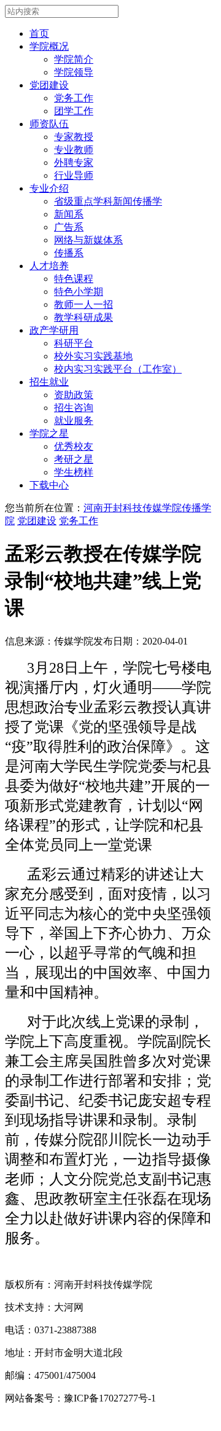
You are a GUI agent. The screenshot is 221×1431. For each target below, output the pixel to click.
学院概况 (49, 46)
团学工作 (73, 111)
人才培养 (49, 266)
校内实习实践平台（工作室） (118, 369)
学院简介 (73, 59)
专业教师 (73, 149)
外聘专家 (73, 162)
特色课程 (73, 278)
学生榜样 (73, 472)
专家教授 (73, 136)
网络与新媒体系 (88, 240)
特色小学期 (78, 291)
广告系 (68, 227)
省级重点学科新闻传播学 (108, 201)
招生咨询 (73, 407)
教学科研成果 (83, 317)
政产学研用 (54, 330)
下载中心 (49, 485)
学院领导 (73, 72)
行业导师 (73, 175)
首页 (39, 33)
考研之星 (73, 459)
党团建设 (49, 85)
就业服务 (73, 420)
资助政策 (73, 395)
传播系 (68, 253)
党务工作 (73, 98)
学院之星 (49, 433)
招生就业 (49, 382)
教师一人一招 (83, 304)
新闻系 (68, 214)
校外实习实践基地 (93, 356)
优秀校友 (73, 446)
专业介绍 (49, 188)
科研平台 (73, 343)
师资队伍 (49, 124)
